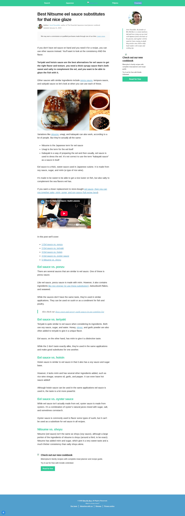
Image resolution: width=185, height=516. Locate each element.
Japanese (70, 3)
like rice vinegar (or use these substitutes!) (68, 286)
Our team (74, 506)
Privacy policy (109, 506)
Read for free (48, 468)
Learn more (101, 36)
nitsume (55, 134)
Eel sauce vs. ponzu (52, 244)
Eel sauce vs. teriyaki (53, 248)
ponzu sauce (86, 80)
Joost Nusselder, (55, 25)
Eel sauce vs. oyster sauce (55, 256)
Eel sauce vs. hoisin (52, 252)
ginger (80, 327)
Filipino (115, 3)
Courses (137, 3)
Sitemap (98, 506)
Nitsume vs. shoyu (51, 260)
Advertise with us (86, 506)
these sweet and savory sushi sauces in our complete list (79, 311)
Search (47, 3)
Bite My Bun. (87, 501)
